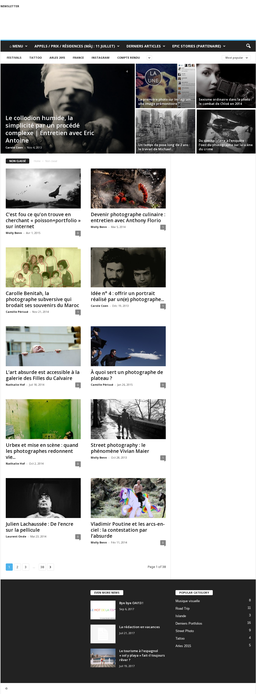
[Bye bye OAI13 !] (103, 610)
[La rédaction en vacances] (103, 634)
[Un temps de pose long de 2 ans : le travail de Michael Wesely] (165, 131)
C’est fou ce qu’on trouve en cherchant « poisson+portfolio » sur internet (43, 220)
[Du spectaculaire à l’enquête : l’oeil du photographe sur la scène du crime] (226, 131)
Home (37, 161)
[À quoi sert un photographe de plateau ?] (128, 346)
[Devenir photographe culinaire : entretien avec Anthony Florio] (128, 188)
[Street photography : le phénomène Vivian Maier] (128, 419)
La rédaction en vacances (139, 627)
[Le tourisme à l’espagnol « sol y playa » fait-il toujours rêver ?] (103, 658)
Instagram (101, 57)
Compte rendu (128, 57)
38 (42, 567)
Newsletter (9, 6)
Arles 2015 (57, 57)
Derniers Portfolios (189, 623)
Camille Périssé (17, 312)
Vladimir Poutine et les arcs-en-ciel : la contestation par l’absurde (128, 530)
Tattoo (35, 57)
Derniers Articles (143, 46)
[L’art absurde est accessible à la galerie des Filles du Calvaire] (43, 346)
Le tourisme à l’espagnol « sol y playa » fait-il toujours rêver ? (142, 655)
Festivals (14, 57)
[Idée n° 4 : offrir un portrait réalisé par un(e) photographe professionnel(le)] (128, 267)
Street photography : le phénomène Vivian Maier (120, 448)
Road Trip (183, 608)
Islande (181, 616)
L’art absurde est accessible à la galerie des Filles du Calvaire (43, 375)
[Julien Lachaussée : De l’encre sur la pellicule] (43, 498)
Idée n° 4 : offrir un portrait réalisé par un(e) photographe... (127, 296)
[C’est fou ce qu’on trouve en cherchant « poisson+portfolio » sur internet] (43, 188)
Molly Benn (14, 233)
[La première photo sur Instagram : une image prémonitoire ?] (165, 86)
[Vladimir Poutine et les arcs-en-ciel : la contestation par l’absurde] (128, 498)
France (78, 57)
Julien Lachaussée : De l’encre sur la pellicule (39, 527)
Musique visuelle (188, 601)
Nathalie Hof (15, 384)
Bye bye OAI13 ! (131, 603)
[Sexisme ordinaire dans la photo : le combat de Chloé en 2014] (226, 86)
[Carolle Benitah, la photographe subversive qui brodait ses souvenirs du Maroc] (43, 267)
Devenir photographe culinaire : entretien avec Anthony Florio (128, 217)
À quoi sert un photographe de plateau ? (127, 375)
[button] (248, 46)
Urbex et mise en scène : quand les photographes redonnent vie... (42, 451)
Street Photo (185, 631)
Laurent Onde (16, 536)
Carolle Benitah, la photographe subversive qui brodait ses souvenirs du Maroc (42, 299)
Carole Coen (14, 147)
